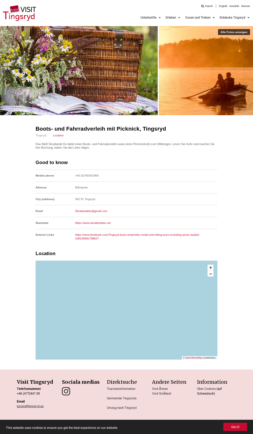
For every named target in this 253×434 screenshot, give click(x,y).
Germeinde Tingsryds (122, 398)
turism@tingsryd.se (30, 406)
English (223, 6)
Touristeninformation (121, 389)
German (245, 6)
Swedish (234, 6)
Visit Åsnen (160, 389)
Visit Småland (161, 393)
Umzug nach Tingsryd (122, 408)
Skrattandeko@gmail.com (91, 211)
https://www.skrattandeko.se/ (93, 222)
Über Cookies (206, 389)
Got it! (235, 427)
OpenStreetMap (193, 357)
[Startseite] (19, 13)
